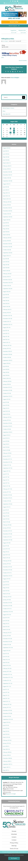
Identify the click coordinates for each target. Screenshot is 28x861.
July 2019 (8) (6, 402)
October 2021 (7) (7, 321)
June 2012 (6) (6, 656)
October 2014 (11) (7, 572)
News (4, 111)
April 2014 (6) (6, 590)
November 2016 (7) (7, 498)
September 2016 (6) (7, 504)
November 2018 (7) (7, 426)
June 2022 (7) (6, 297)
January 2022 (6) (7, 312)
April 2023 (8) (6, 267)
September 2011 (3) (7, 683)
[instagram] (12, 1)
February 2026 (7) (7, 166)
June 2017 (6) (6, 477)
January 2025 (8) (7, 204)
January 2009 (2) (7, 755)
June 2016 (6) (6, 513)
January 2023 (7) (7, 276)
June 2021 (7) (6, 333)
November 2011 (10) (8, 677)
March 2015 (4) (6, 557)
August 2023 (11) (7, 255)
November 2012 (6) (7, 641)
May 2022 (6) (6, 300)
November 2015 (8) (7, 534)
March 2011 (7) (6, 701)
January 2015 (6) (7, 563)
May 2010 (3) (6, 731)
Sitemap (14, 846)
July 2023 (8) (6, 258)
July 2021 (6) (6, 330)
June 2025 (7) (6, 190)
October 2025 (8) (7, 178)
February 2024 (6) (7, 237)
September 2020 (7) (7, 360)
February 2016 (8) (7, 525)
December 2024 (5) (7, 207)
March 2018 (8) (6, 450)
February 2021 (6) (7, 345)
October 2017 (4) (7, 465)
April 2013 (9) (6, 626)
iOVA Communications (16, 853)
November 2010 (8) (7, 713)
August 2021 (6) (6, 327)
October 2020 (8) (7, 357)
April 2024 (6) (6, 231)
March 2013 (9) (6, 629)
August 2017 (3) (6, 471)
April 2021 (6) (6, 339)
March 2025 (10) (7, 198)
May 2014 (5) (6, 587)
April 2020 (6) (6, 375)
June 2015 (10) (6, 548)
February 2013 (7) (7, 632)
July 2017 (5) (6, 474)
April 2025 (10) (6, 196)
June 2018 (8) (6, 441)
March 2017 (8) (6, 486)
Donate (14, 831)
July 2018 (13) (6, 438)
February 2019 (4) (7, 417)
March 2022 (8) (6, 306)
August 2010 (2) (6, 722)
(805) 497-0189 (14, 18)
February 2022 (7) (7, 309)
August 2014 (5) (6, 578)
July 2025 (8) (6, 187)
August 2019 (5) (6, 399)
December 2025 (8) (7, 172)
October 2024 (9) (7, 213)
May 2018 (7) (6, 444)
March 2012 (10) (7, 665)
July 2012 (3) (6, 653)
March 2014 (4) (6, 593)
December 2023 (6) (7, 243)
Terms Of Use (14, 848)
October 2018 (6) (7, 429)
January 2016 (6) (7, 528)
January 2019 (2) (7, 420)
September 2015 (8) (7, 539)
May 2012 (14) (6, 659)
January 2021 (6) (7, 348)
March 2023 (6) (6, 270)
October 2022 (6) (7, 285)
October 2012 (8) (7, 644)
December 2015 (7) (7, 531)
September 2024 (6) (7, 216)
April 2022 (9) (6, 303)
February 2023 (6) (7, 273)
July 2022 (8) (6, 294)
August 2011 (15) (7, 686)
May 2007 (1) (6, 770)
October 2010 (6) (7, 716)
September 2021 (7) (7, 324)
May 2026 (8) (6, 157)
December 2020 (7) (7, 351)
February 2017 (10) (7, 489)
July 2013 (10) (6, 617)
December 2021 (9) (7, 315)
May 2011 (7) (6, 695)
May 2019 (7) (6, 408)
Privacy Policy (14, 843)
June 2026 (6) (6, 154)
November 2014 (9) (7, 569)
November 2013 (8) (7, 605)
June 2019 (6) (6, 405)
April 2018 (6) (6, 447)
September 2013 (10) (8, 611)
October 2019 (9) (7, 393)
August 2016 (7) (6, 507)
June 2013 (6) (6, 620)
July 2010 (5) (6, 725)
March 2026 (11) (7, 163)
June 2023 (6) (6, 261)
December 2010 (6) (7, 710)
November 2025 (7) (7, 175)
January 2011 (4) (7, 707)
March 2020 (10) (7, 378)
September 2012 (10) (8, 647)
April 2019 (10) (6, 411)
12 (14, 130)
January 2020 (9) (7, 384)
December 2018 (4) (7, 423)
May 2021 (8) (6, 336)
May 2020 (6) (6, 372)
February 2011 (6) (7, 704)
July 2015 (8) (6, 545)
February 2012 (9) (7, 668)
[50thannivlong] (14, 5)
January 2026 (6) (7, 169)
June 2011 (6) (6, 692)
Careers (14, 837)
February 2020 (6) (7, 381)
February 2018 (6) (7, 453)
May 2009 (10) (6, 749)
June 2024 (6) (6, 225)
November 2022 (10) (8, 282)
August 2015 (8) (6, 542)
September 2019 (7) (7, 396)
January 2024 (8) (7, 240)
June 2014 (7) (6, 584)
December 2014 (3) (7, 566)
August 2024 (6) (6, 219)
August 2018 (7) (6, 435)
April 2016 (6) (6, 519)
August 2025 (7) (6, 184)
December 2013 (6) (7, 602)
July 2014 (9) (6, 581)
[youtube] (17, 1)
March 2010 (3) (6, 737)
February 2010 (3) (7, 740)
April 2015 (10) (6, 554)
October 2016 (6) (7, 501)
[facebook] (10, 1)
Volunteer (14, 834)
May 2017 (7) (6, 480)
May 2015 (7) (6, 551)
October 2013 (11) (7, 608)
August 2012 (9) (6, 650)
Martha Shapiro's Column (8, 108)
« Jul (2, 138)
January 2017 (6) (7, 492)
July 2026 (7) (6, 151)
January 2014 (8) (7, 599)
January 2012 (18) (7, 671)
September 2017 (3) (7, 468)
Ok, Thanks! (14, 858)
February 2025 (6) (7, 201)
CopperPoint (13, 31)
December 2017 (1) (7, 459)
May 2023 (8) (6, 264)
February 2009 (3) (7, 752)
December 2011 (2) (7, 674)
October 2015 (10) (7, 536)
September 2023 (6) (7, 252)
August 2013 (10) (7, 614)
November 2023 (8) (7, 246)
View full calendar (23, 60)
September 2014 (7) (7, 575)
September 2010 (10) (8, 719)
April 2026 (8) (6, 160)
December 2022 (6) (7, 279)
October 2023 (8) (7, 249)
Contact (14, 840)
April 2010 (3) (6, 734)
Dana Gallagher (5, 41)
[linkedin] (15, 1)
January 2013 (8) (7, 635)
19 (14, 132)
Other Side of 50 (6, 114)
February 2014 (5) (7, 596)
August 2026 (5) (6, 148)
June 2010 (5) (6, 728)
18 (10, 132)
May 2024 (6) (6, 228)
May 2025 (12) (6, 193)
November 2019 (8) (7, 390)
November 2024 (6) (7, 210)
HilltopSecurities (22, 31)
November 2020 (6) (7, 354)
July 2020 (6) (6, 366)
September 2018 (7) (7, 432)
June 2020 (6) (6, 369)
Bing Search (8, 793)
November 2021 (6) (7, 318)
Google (14, 793)
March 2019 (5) (6, 414)
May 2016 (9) (6, 516)
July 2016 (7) (6, 510)
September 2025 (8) (7, 181)
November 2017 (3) (7, 462)
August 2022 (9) (6, 291)
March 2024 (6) (6, 234)
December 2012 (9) (7, 638)
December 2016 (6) (7, 495)
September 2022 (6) (7, 288)
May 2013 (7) (6, 623)
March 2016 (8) (6, 522)
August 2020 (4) (6, 363)
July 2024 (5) (6, 222)
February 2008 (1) (7, 761)
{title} (2, 57)
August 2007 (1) (6, 767)
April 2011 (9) (6, 698)
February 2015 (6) (7, 560)
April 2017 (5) (6, 483)
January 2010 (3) (7, 743)
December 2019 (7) (7, 387)
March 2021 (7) (6, 342)
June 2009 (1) (6, 746)
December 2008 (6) (7, 758)
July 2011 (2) (6, 689)
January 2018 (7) (7, 456)
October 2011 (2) (7, 680)
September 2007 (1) (7, 764)
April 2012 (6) (6, 662)
